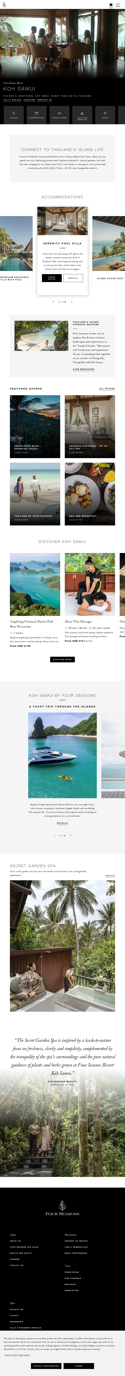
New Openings (73, 1278)
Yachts (14, 1316)
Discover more (62, 660)
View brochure (84, 369)
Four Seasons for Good (24, 1247)
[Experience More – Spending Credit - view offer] (35, 426)
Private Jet (17, 1310)
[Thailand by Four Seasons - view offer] (35, 494)
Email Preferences (76, 1253)
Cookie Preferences (46, 1366)
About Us (15, 1241)
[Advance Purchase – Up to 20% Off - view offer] (90, 426)
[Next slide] (71, 302)
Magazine (70, 1284)
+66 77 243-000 (12, 100)
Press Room (72, 1272)
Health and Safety (21, 1253)
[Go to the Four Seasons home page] (4, 4)
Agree (79, 1366)
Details (73, 278)
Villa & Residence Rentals (25, 1328)
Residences (16, 1322)
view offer (21, 452)
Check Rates (52, 278)
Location (29, 100)
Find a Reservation (76, 1247)
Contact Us (45, 100)
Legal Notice (24, 1355)
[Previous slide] (53, 302)
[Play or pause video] (121, 75)
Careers (15, 1259)
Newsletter (72, 1290)
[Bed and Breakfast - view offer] (90, 494)
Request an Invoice (76, 1241)
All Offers (107, 388)
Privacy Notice (11, 1355)
